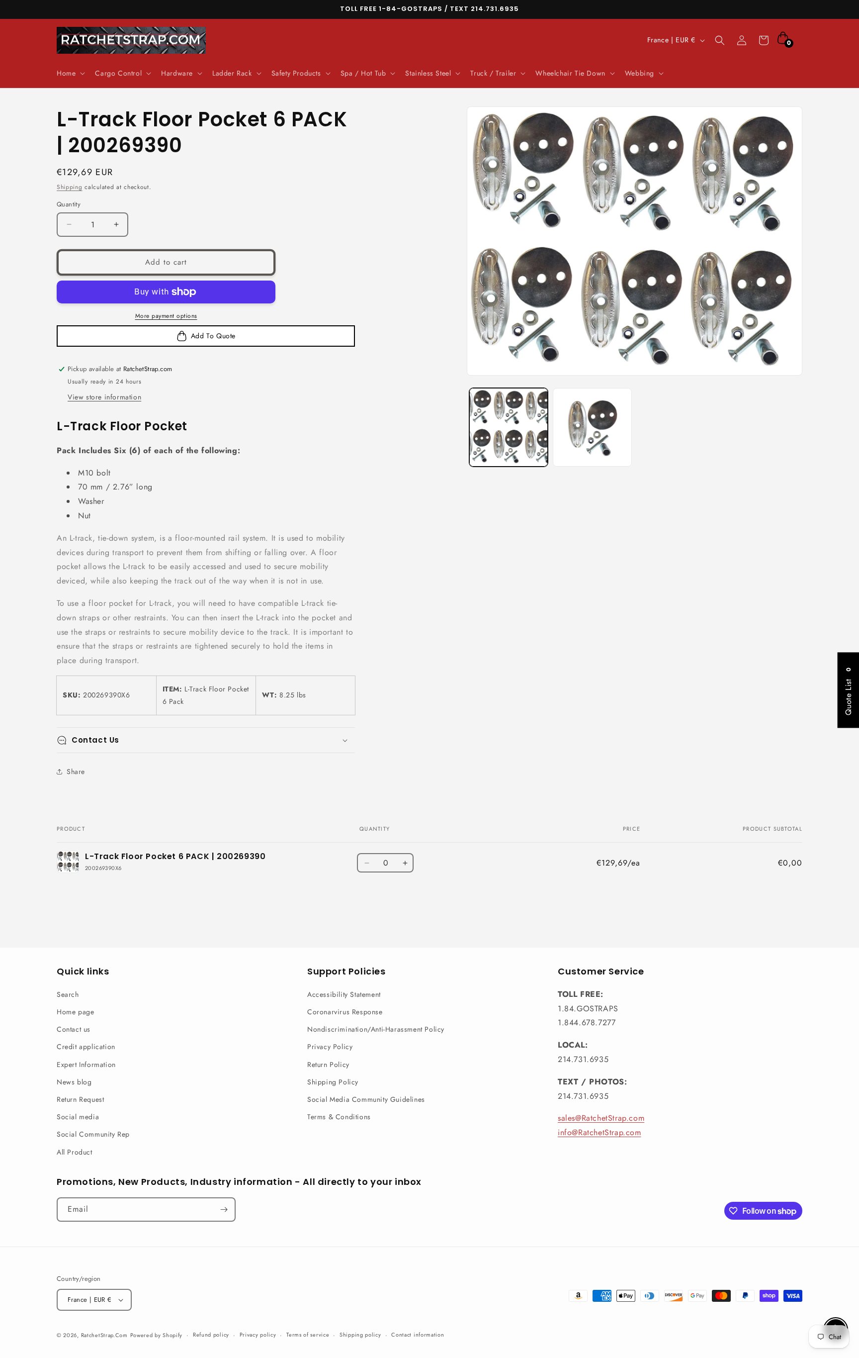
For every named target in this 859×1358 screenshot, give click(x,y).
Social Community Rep (93, 1134)
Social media (78, 1117)
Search (68, 994)
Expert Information (86, 1064)
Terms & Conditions (339, 1117)
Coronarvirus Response (345, 1012)
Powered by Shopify (156, 1335)
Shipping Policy (332, 1082)
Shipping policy (360, 1335)
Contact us (73, 1029)
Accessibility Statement (344, 994)
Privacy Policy (329, 1047)
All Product (74, 1152)
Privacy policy (258, 1335)
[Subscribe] (224, 1209)
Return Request (80, 1099)
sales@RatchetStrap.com (601, 1118)
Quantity (69, 204)
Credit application (86, 1047)
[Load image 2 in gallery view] (592, 427)
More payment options (166, 315)
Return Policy (328, 1064)
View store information (104, 397)
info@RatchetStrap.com (599, 1132)
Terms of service (307, 1335)
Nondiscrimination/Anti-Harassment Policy (375, 1029)
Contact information (417, 1335)
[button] (70, 73)
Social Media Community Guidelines (366, 1099)
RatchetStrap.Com (104, 1335)
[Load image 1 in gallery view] (508, 427)
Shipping (70, 187)
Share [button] (76, 771)
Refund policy (211, 1335)
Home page (75, 1012)
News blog (74, 1082)
